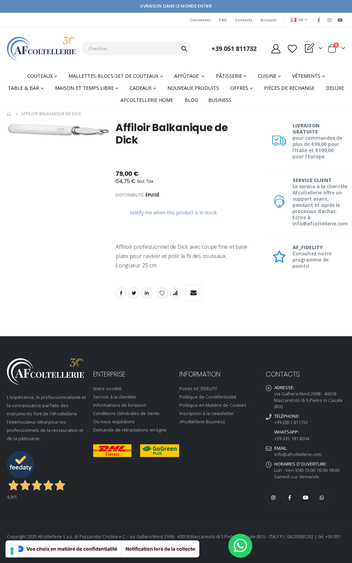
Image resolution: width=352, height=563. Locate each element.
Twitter (133, 292)
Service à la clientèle (114, 397)
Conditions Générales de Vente (126, 413)
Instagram (273, 497)
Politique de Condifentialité (207, 397)
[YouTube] (340, 19)
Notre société (107, 388)
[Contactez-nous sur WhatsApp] (240, 546)
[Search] (184, 49)
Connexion (200, 19)
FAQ (223, 19)
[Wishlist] (292, 48)
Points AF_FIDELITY (198, 388)
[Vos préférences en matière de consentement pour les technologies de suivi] (12, 550)
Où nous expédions (114, 421)
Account (268, 19)
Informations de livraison (119, 405)
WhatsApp (322, 497)
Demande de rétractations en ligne (129, 430)
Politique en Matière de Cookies (212, 405)
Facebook (121, 292)
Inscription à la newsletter (206, 413)
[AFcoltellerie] (41, 49)
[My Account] (276, 48)
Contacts (243, 19)
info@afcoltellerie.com (297, 454)
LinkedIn (146, 292)
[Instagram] (329, 19)
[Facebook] (318, 19)
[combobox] (136, 48)
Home (9, 114)
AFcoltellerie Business (202, 421)
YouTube (305, 497)
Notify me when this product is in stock (173, 212)
